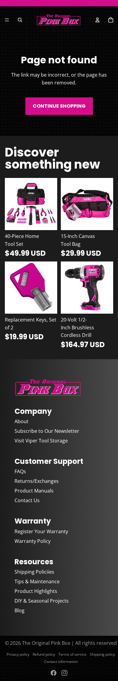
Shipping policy (102, 654)
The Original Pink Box (46, 643)
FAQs (20, 471)
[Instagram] (64, 672)
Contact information (61, 661)
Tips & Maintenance (37, 581)
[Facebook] (53, 672)
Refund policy (44, 654)
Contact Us (27, 500)
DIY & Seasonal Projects (42, 600)
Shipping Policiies (34, 572)
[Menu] (7, 20)
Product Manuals (34, 490)
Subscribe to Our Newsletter (47, 431)
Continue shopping (59, 106)
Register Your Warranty (41, 531)
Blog (20, 610)
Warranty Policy (33, 541)
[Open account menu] (97, 20)
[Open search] (20, 20)
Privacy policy (18, 654)
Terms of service (72, 654)
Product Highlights (36, 591)
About (21, 421)
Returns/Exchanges (37, 481)
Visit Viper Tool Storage (41, 440)
